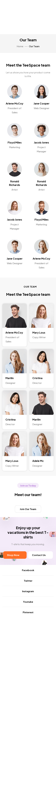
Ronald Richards (14, 183)
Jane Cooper (41, 103)
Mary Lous (38, 332)
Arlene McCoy (14, 103)
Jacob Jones (41, 142)
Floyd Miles (15, 142)
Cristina (37, 378)
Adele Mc (38, 460)
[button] (28, 509)
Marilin (9, 378)
